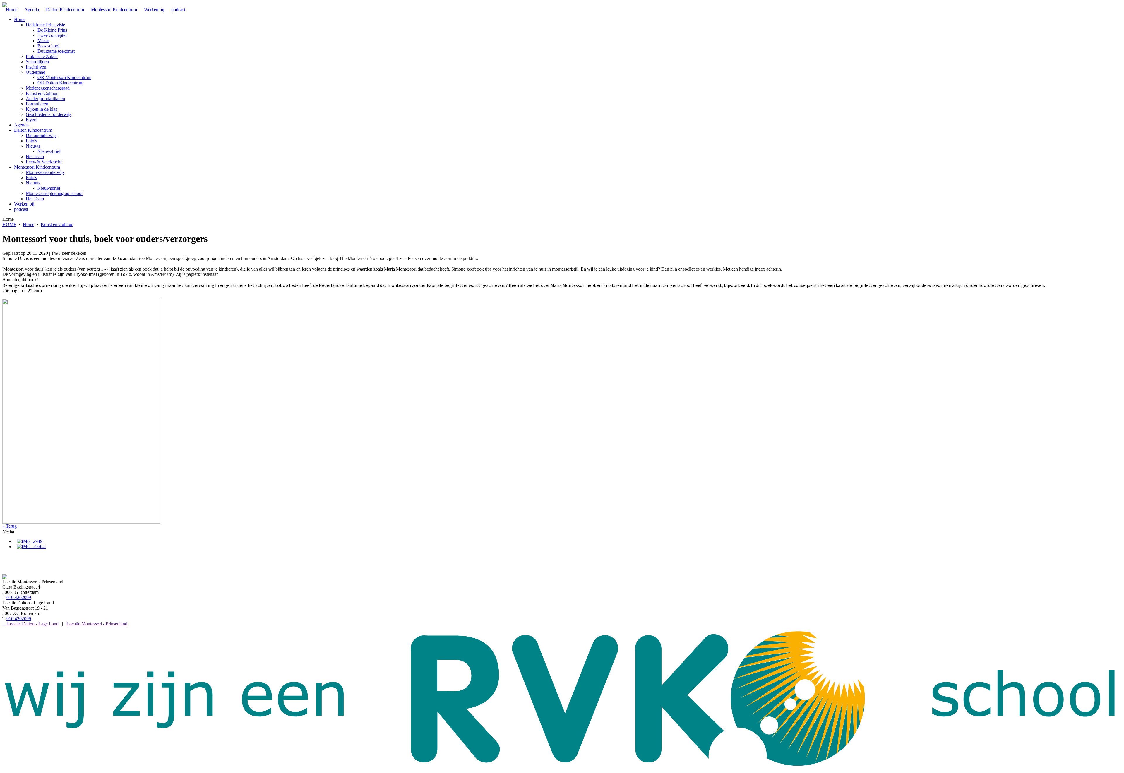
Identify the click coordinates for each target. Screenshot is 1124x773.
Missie (43, 40)
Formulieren (37, 103)
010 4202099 (18, 597)
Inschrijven (36, 66)
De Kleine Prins (52, 30)
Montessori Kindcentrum (37, 167)
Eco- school (48, 45)
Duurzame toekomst (56, 51)
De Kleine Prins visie (45, 24)
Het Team (35, 156)
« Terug (9, 526)
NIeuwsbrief (49, 151)
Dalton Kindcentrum (33, 130)
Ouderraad (35, 72)
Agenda (21, 124)
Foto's (31, 140)
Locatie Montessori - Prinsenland (96, 623)
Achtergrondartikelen (45, 98)
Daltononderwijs (41, 135)
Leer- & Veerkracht (43, 161)
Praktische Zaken (42, 56)
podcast (21, 209)
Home (19, 19)
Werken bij (24, 203)
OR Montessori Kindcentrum (64, 77)
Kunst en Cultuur (42, 93)
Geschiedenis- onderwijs (48, 114)
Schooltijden (37, 61)
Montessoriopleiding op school (54, 193)
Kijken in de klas (41, 109)
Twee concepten (52, 35)
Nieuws (33, 145)
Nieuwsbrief (48, 188)
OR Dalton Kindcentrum (60, 82)
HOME (9, 224)
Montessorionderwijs (45, 172)
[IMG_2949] (29, 541)
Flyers (31, 119)
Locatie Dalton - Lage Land (33, 623)
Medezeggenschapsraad (48, 87)
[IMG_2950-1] (31, 546)
